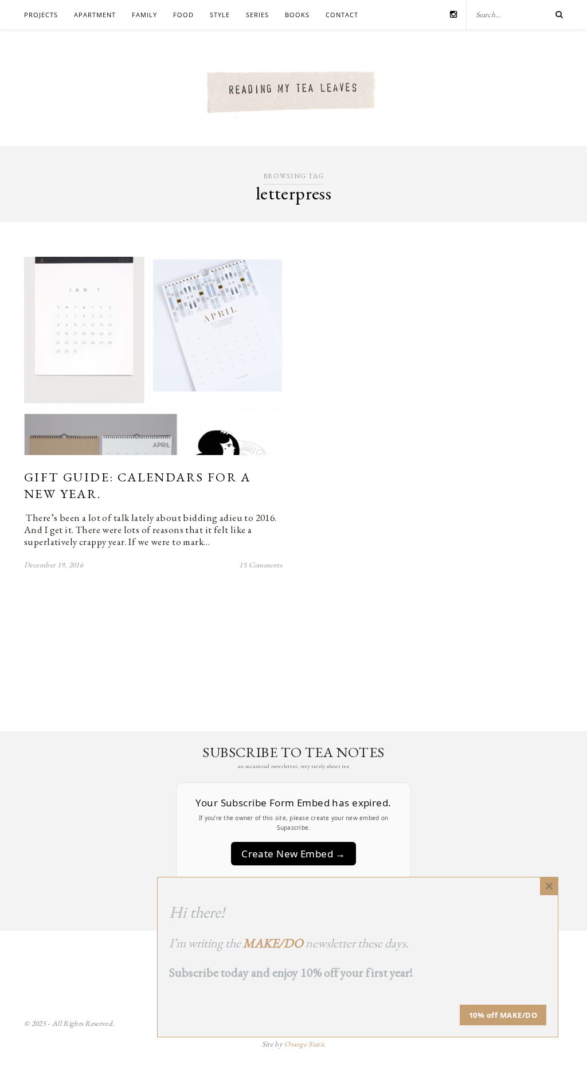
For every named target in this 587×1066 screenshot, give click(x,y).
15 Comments (260, 565)
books (297, 14)
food (183, 14)
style (220, 14)
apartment (95, 14)
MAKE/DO (273, 943)
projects (41, 14)
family (144, 14)
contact (342, 14)
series (257, 14)
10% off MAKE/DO (503, 1015)
